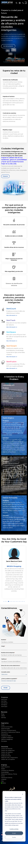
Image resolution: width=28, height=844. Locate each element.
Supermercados (5, 728)
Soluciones (4, 746)
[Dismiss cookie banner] (22, 794)
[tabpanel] (14, 571)
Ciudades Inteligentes (7, 737)
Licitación (3, 779)
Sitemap (3, 717)
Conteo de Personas (6, 748)
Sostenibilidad (5, 772)
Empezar (5, 176)
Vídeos (3, 715)
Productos (4, 697)
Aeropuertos (4, 734)
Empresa (4, 765)
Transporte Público (6, 736)
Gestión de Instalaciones (7, 750)
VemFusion (4, 706)
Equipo (3, 768)
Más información (11, 315)
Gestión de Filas (5, 754)
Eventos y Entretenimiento (8, 730)
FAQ (2, 781)
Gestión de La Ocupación (8, 759)
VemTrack (4, 701)
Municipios (4, 741)
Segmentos (5, 723)
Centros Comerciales (6, 727)
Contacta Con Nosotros (7, 770)
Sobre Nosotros (5, 767)
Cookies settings (14, 829)
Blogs (2, 714)
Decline (14, 837)
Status (4, 783)
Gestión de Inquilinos (7, 752)
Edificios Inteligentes (7, 739)
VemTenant (4, 703)
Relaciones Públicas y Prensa (9, 774)
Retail (2, 725)
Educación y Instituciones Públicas (10, 732)
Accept (14, 833)
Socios (3, 776)
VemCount (4, 699)
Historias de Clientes (6, 777)
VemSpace (4, 704)
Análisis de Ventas (6, 756)
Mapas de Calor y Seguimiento (9, 757)
